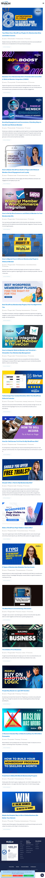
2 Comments (28, 38)
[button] (43, 3)
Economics (19, 611)
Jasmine (5, 38)
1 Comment (28, 128)
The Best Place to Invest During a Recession (16, 608)
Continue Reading (7, 46)
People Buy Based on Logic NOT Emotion (15, 691)
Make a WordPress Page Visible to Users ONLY (17, 528)
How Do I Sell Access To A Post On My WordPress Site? (20, 441)
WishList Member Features (22, 82)
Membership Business (21, 264)
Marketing (19, 310)
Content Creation (19, 401)
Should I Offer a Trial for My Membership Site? (17, 483)
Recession (24, 611)
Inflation (23, 652)
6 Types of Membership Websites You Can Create (18, 567)
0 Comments (32, 82)
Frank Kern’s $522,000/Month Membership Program (19, 776)
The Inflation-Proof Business (11, 649)
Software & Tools (20, 38)
